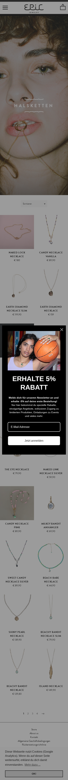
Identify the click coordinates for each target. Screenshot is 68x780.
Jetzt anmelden (34, 440)
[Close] (62, 329)
